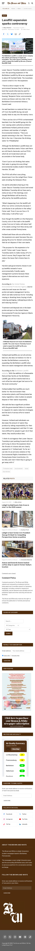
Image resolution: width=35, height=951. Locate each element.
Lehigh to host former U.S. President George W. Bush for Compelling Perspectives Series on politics (16, 535)
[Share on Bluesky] (11, 34)
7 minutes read (7, 468)
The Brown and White (19, 943)
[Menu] (3, 3)
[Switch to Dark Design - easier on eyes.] (29, 3)
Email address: (6, 651)
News (4, 15)
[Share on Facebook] (3, 34)
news (26, 468)
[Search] (32, 3)
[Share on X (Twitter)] (7, 34)
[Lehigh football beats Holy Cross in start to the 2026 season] (17, 491)
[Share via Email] (15, 34)
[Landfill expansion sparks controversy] (17, 46)
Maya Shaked (7, 27)
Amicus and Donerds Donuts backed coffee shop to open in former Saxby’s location (16, 565)
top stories (6, 471)
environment (18, 468)
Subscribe (7, 800)
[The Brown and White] (16, 3)
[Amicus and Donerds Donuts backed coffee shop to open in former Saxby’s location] (17, 549)
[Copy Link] (19, 34)
